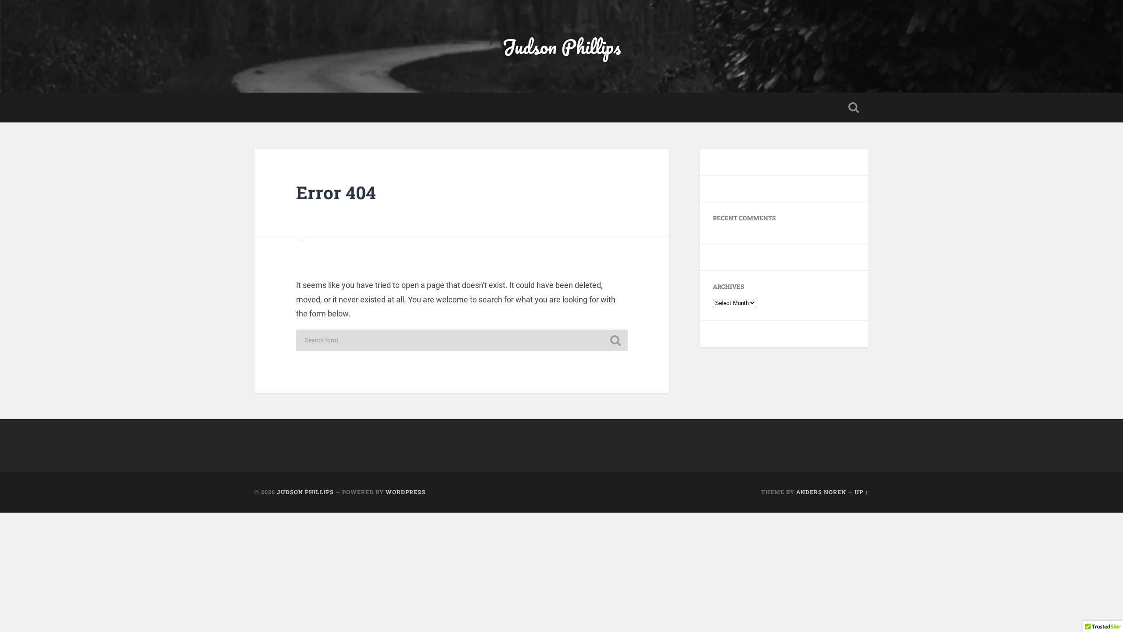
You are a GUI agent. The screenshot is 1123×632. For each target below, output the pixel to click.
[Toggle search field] (854, 107)
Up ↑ (862, 492)
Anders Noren (821, 492)
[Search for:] (462, 340)
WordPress (406, 492)
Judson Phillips (561, 46)
